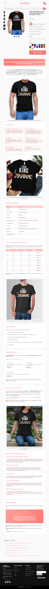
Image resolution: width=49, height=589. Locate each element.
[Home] (25, 3)
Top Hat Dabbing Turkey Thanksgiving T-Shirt (15, 550)
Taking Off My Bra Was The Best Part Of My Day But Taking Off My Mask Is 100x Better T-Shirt (23, 555)
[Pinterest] (18, 36)
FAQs (15, 573)
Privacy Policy (27, 569)
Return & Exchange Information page (27, 397)
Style (31, 22)
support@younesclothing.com (11, 398)
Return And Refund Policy (29, 571)
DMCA (15, 575)
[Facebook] (14, 36)
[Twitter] (16, 36)
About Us (16, 567)
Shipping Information (29, 573)
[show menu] (5, 3)
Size (30, 36)
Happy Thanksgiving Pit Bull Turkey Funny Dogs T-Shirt (16, 545)
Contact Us (16, 569)
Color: (32, 43)
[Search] (44, 8)
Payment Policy (28, 575)
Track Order (16, 571)
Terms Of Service (28, 567)
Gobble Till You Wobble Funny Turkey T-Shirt (15, 553)
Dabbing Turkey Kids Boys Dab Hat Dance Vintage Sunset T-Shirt (18, 548)
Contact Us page (23, 531)
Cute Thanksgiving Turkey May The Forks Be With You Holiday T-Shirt (19, 543)
